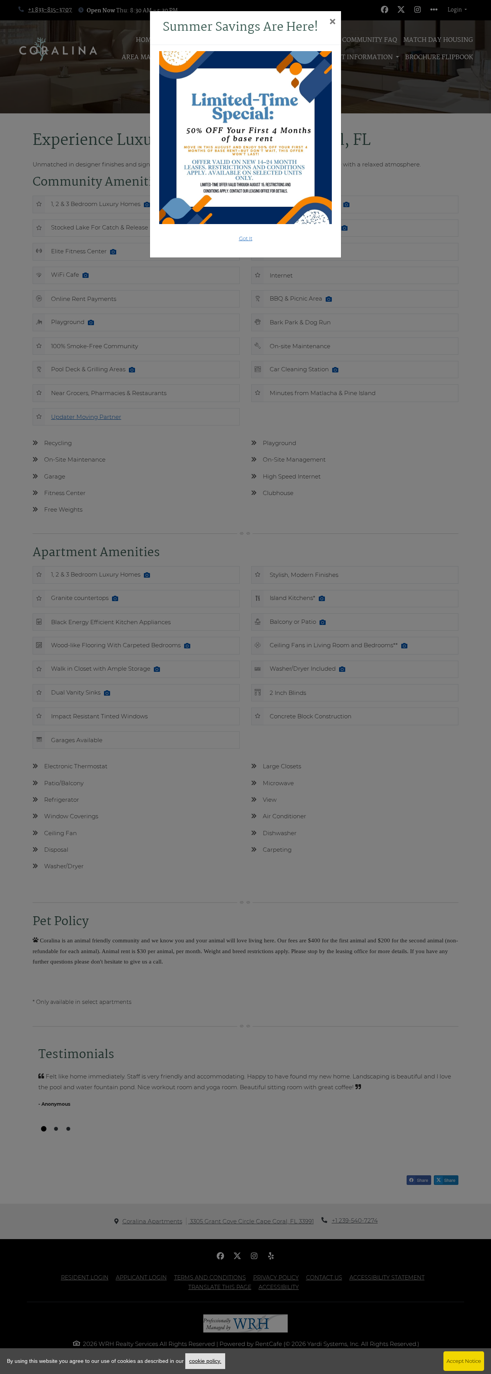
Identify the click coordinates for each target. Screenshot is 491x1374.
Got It (245, 238)
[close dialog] (332, 22)
